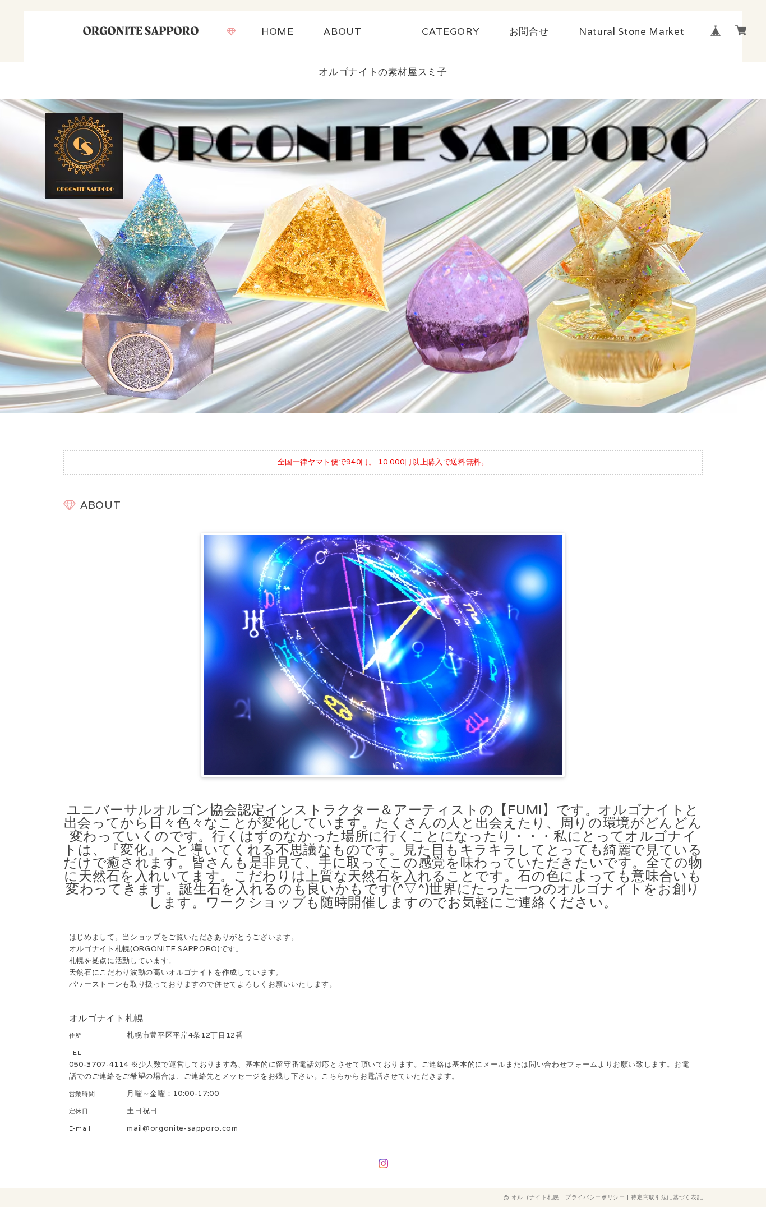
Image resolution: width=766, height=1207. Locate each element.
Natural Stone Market (631, 31)
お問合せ (529, 31)
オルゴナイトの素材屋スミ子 (383, 72)
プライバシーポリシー (595, 1197)
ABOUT (342, 31)
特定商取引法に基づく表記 (667, 1197)
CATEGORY (450, 31)
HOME (277, 31)
